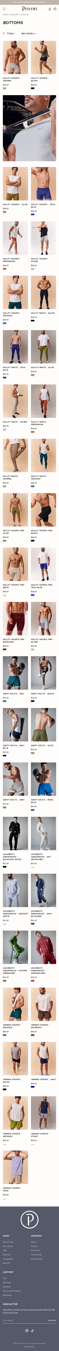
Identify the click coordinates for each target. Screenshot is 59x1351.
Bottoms (6, 1255)
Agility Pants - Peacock (39, 477)
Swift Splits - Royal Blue (42, 801)
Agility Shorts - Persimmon (12, 260)
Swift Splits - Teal (13, 694)
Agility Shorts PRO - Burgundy (14, 640)
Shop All (15, 14)
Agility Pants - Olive (42, 367)
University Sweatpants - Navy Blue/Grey (41, 913)
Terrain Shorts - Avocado (12, 1135)
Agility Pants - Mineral (11, 477)
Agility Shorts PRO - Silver (42, 640)
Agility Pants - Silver (15, 422)
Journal (34, 1246)
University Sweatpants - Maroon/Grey (38, 970)
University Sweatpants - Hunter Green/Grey (15, 970)
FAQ (4, 1278)
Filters (10, 33)
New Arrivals (8, 1242)
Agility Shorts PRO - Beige (14, 586)
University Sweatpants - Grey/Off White (15, 913)
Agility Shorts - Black (40, 79)
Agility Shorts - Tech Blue (43, 205)
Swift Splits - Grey (13, 800)
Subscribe (52, 1320)
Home (6, 14)
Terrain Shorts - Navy (43, 1079)
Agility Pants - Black (43, 313)
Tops (5, 1250)
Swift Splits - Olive (42, 745)
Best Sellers (8, 1246)
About (33, 1242)
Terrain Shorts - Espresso (40, 1026)
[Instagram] (26, 1330)
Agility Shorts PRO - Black (42, 532)
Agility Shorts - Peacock (12, 314)
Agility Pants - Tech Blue (14, 368)
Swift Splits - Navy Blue (13, 746)
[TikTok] (32, 1330)
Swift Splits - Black (42, 694)
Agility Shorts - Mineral (12, 79)
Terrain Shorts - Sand (12, 1189)
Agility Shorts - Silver (40, 260)
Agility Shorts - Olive (15, 204)
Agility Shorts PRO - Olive (14, 532)
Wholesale (7, 1295)
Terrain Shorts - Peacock (12, 1026)
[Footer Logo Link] (30, 1220)
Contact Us (35, 1250)
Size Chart (7, 1282)
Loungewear (8, 1259)
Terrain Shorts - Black (12, 1080)
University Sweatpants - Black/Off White (12, 856)
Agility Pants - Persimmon (39, 423)
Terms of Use (36, 1255)
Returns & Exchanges (12, 1291)
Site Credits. (29, 1346)
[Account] (50, 9)
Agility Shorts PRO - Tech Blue (42, 586)
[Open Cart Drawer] (55, 9)
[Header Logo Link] (29, 9)
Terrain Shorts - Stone (40, 1135)
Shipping (6, 1287)
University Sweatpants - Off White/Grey (41, 856)
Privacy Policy (37, 1259)
